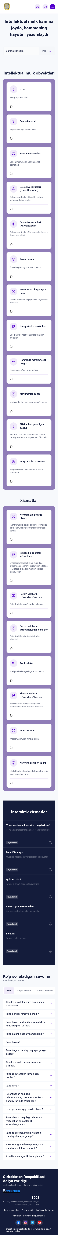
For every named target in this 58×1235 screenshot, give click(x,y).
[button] (52, 6)
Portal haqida (28, 1210)
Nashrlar (17, 1216)
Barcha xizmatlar (11, 1210)
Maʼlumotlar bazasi (45, 1210)
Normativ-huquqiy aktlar (34, 1216)
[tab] (29, 1004)
